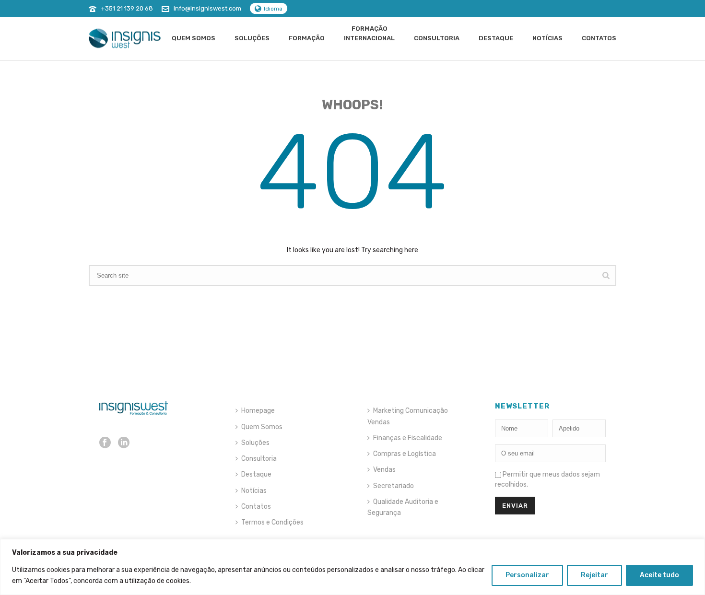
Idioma (273, 8)
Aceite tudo (659, 575)
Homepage (258, 411)
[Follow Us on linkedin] (123, 443)
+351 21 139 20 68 (127, 8)
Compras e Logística (404, 454)
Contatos (599, 38)
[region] (352, 567)
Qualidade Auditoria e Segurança (402, 507)
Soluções (252, 38)
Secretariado (393, 486)
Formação (307, 38)
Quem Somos (193, 38)
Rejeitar (594, 575)
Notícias (547, 38)
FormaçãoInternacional (369, 33)
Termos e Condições (272, 522)
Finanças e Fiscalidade (407, 438)
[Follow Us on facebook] (105, 443)
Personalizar (527, 575)
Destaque (496, 38)
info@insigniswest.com (207, 8)
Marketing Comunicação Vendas (407, 416)
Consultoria (436, 38)
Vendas (384, 470)
